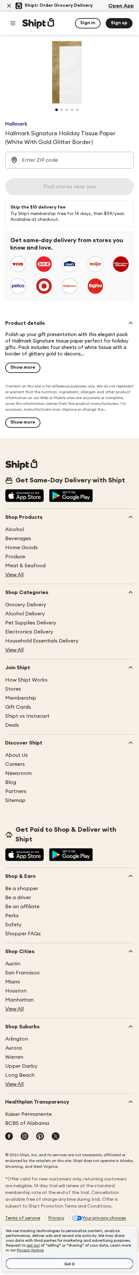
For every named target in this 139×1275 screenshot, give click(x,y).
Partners (16, 791)
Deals (12, 725)
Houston (16, 990)
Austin (12, 963)
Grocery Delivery (25, 604)
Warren (14, 1057)
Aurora (13, 1048)
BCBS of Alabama (27, 1123)
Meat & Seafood (25, 565)
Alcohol (14, 529)
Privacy (56, 1218)
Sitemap (15, 800)
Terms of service (22, 1218)
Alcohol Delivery (25, 613)
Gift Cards (18, 707)
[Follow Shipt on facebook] (9, 1136)
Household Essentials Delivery (42, 640)
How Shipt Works (26, 680)
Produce (15, 556)
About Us (16, 755)
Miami (12, 981)
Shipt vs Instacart (27, 716)
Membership (20, 698)
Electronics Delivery (29, 631)
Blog (10, 782)
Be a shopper (21, 888)
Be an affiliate (22, 906)
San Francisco (22, 972)
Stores (13, 689)
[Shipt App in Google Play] (71, 496)
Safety (13, 924)
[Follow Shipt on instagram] (24, 1136)
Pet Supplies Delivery (30, 622)
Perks (12, 915)
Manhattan (19, 1000)
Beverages (18, 538)
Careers (15, 764)
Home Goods (21, 547)
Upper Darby (21, 1066)
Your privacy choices (104, 1218)
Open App (121, 5)
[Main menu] (12, 23)
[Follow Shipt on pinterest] (40, 1136)
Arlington (16, 1039)
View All (14, 574)
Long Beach (20, 1075)
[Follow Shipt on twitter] (55, 1136)
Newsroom (18, 773)
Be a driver (18, 897)
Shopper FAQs (23, 933)
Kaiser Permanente (28, 1114)
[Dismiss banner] (9, 6)
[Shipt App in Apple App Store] (24, 496)
